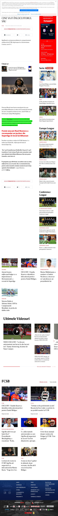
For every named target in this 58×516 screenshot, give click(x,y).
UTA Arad (4, 269)
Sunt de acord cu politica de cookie (29, 10)
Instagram (9, 493)
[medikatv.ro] (13, 509)
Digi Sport (10, 119)
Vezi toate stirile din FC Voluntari (44, 366)
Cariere (47, 495)
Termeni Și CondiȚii (36, 496)
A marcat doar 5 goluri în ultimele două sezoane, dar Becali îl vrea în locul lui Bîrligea (29, 465)
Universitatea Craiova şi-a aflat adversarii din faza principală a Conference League (46, 212)
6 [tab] (49, 41)
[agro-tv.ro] (50, 509)
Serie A (41, 82)
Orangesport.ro (44, 269)
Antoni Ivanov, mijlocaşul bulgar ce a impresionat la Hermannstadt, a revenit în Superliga (9, 276)
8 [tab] (52, 41)
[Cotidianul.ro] (50, 506)
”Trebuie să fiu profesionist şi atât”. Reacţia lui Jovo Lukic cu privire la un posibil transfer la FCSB (43, 408)
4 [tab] (47, 41)
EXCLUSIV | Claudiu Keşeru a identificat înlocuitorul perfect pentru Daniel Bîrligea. (12, 408)
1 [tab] (43, 41)
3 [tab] (45, 41)
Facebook (5, 493)
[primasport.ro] (32, 506)
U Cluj (32, 403)
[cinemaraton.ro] (17, 510)
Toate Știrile (34, 487)
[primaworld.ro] (45, 509)
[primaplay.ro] (23, 506)
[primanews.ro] (18, 506)
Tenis (32, 482)
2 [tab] (44, 41)
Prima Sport (19, 502)
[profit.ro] (43, 506)
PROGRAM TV (19, 496)
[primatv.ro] (5, 506)
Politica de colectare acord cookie (50, 484)
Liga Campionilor (20, 487)
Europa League (43, 142)
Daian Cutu (13, 25)
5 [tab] (48, 41)
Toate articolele (53, 382)
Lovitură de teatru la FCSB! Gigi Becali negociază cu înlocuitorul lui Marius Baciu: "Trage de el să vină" (17, 69)
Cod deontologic (50, 492)
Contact (33, 494)
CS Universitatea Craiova (45, 208)
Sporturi (4, 298)
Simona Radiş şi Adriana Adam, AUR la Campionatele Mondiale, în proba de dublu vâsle (9, 305)
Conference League (44, 228)
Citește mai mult (5, 413)
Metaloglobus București (8, 429)
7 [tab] (51, 41)
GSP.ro (8, 170)
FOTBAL (18, 490)
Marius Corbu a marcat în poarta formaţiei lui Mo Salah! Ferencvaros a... (47, 182)
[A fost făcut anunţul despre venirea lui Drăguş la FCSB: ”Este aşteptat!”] (48, 422)
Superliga (19, 485)
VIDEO (17, 482)
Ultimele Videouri (16, 318)
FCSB (3, 25)
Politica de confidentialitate (36, 14)
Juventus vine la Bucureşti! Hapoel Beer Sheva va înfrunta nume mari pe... (47, 163)
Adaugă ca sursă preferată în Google (17, 29)
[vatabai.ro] (33, 513)
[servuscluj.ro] (28, 512)
